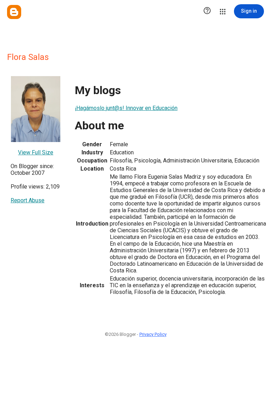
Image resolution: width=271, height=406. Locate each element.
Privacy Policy (153, 334)
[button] (207, 11)
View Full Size (35, 152)
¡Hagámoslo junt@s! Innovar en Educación (126, 108)
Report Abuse (27, 200)
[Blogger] (14, 12)
